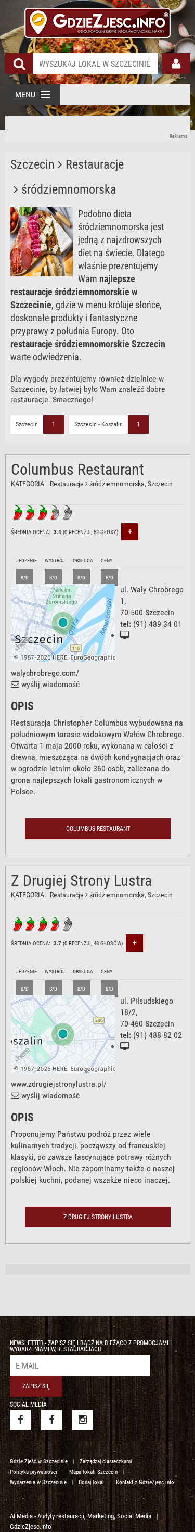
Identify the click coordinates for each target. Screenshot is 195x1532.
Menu (25, 94)
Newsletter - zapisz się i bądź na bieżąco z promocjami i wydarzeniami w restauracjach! (91, 1346)
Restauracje (67, 483)
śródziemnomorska (117, 483)
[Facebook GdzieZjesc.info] (20, 1420)
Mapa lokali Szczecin (93, 1471)
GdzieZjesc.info (30, 1526)
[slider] (42, 513)
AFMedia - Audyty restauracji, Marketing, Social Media (80, 1516)
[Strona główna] (97, 21)
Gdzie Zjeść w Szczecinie (39, 1461)
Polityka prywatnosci (33, 1471)
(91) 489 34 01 (157, 624)
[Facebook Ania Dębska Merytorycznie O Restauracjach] (51, 1420)
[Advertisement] (98, 129)
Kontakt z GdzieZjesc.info (145, 1482)
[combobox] (95, 63)
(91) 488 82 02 (157, 1035)
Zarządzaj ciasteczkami (106, 1461)
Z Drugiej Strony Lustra (81, 880)
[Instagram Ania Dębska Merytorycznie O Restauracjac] (82, 1420)
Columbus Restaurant (77, 469)
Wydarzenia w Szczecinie (38, 1482)
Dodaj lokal (91, 1482)
